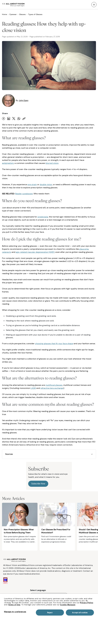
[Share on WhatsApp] (18, 118)
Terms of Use (14, 605)
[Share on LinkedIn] (8, 118)
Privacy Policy (86, 603)
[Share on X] (13, 118)
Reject (49, 612)
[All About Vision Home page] (13, 4)
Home (4, 14)
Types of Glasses (35, 14)
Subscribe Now (38, 484)
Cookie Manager (67, 605)
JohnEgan (23, 100)
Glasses (22, 14)
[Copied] (24, 118)
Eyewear (13, 14)
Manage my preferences (15, 611)
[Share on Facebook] (3, 118)
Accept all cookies (80, 612)
